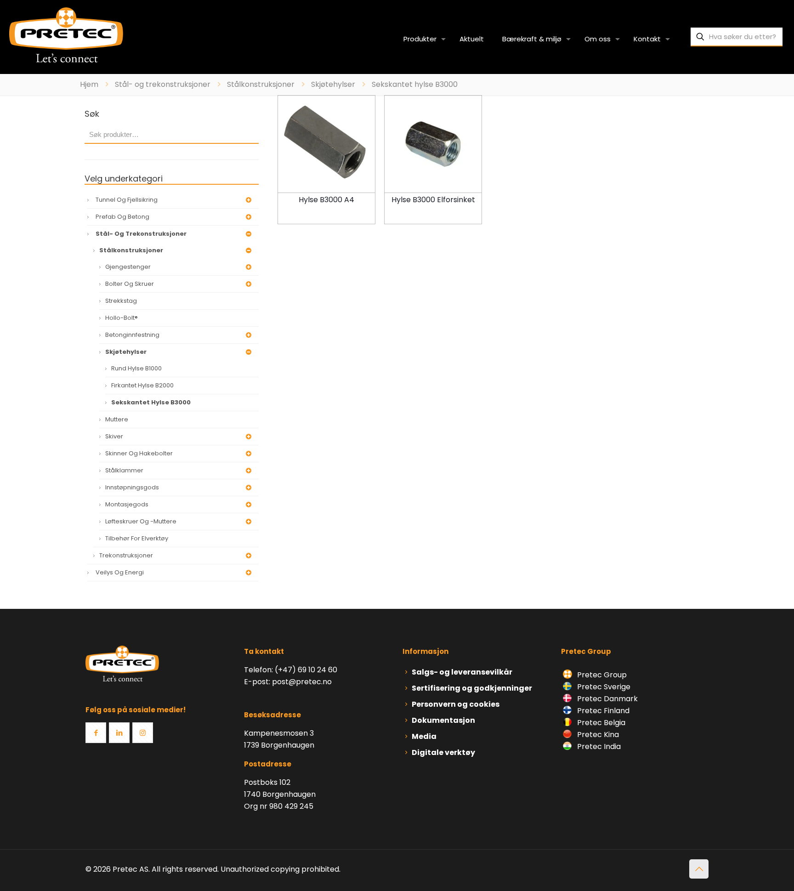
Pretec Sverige (603, 686)
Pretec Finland (602, 710)
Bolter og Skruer (129, 283)
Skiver (114, 436)
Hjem (89, 84)
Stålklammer (124, 470)
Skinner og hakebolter (139, 453)
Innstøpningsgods (132, 487)
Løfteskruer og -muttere (140, 521)
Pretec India (598, 746)
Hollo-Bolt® (121, 317)
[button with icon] (95, 732)
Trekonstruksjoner (126, 555)
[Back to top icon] (699, 869)
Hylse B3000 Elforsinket (433, 199)
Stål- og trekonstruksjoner (162, 84)
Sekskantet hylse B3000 (151, 402)
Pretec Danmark (606, 698)
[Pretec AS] (66, 34)
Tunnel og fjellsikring (127, 199)
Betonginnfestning (132, 334)
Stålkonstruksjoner (261, 84)
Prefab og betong (122, 216)
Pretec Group (601, 675)
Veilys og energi (120, 572)
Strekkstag (121, 300)
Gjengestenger (128, 266)
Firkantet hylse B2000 (142, 385)
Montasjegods (126, 504)
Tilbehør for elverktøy (136, 538)
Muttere (116, 419)
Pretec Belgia (600, 722)
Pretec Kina (597, 734)
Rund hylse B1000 (136, 368)
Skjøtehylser (333, 84)
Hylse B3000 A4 (326, 199)
